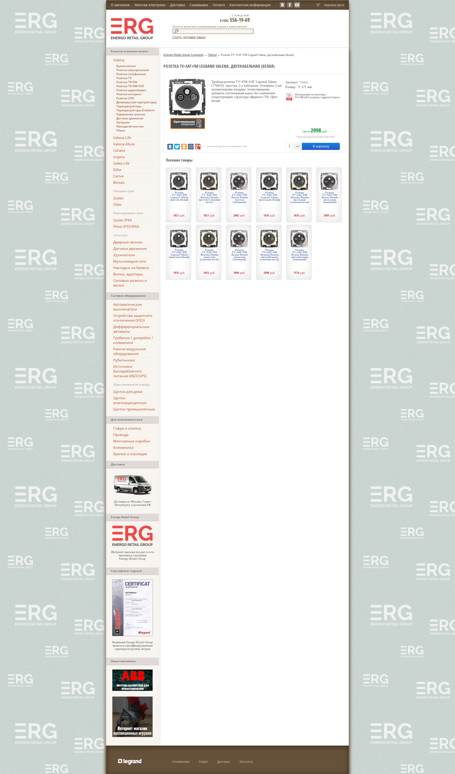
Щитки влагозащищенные (129, 400)
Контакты (246, 761)
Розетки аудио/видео (131, 90)
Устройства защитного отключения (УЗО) (132, 318)
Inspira (118, 156)
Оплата (219, 5)
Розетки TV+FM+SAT (130, 86)
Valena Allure (124, 144)
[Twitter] (177, 146)
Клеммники (123, 447)
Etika (117, 169)
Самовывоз (199, 5)
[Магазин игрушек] (132, 736)
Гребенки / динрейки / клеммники (133, 340)
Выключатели (126, 66)
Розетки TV (124, 78)
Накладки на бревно (131, 267)
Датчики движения (129, 118)
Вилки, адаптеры (128, 274)
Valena (118, 60)
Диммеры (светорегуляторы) (136, 102)
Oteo (117, 204)
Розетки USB (125, 98)
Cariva (118, 176)
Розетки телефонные (131, 74)
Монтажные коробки (131, 441)
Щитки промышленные (134, 409)
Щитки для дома (127, 391)
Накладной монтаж (130, 126)
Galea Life (121, 163)
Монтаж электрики (150, 5)
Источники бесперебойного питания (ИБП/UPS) (129, 371)
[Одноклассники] (184, 146)
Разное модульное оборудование (129, 351)
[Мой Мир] (191, 146)
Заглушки (123, 122)
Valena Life (122, 137)
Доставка (177, 5)
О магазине (120, 5)
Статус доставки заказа (189, 37)
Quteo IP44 (122, 220)
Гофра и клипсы (127, 428)
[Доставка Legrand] (132, 494)
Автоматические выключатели (127, 306)
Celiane (119, 150)
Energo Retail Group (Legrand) (184, 55)
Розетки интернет (129, 94)
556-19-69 (235, 19)
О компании (181, 761)
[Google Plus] (197, 146)
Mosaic (119, 182)
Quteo (118, 198)
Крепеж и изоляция (130, 453)
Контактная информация (250, 5)
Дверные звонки (127, 242)
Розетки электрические (132, 70)
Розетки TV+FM (126, 82)
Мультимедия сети (129, 261)
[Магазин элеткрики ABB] (132, 690)
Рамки (120, 130)
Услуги (203, 761)
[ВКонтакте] (170, 146)
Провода (120, 434)
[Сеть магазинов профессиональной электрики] (132, 545)
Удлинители (124, 254)
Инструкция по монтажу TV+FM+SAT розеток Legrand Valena (317, 96)
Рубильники (124, 360)
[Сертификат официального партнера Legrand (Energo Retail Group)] (132, 635)
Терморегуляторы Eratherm (135, 110)
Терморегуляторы (128, 106)
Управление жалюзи (130, 114)
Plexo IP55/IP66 (126, 226)
